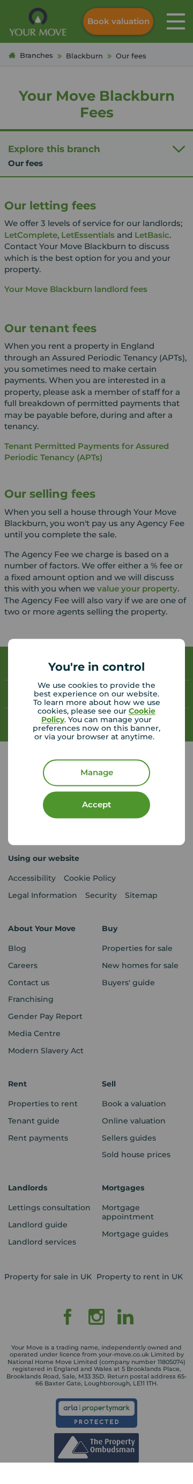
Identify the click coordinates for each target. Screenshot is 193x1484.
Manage (96, 773)
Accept (96, 805)
